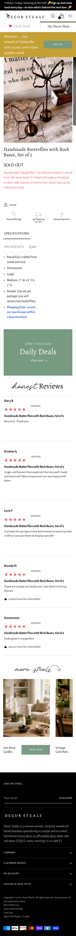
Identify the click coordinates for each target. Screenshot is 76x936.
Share (13, 205)
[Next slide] (66, 711)
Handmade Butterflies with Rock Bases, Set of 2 (34, 416)
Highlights (14, 247)
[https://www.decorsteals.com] (38, 352)
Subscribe (66, 798)
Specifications (17, 233)
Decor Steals (28, 897)
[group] (38, 420)
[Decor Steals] (26, 16)
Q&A (32, 247)
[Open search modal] (53, 16)
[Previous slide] (9, 711)
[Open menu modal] (70, 16)
